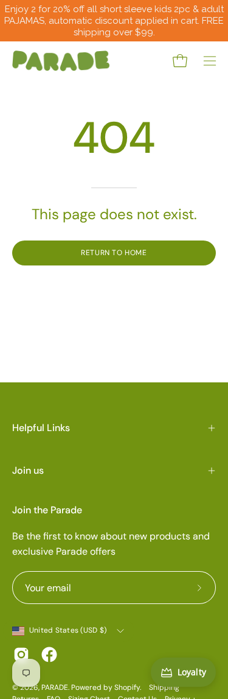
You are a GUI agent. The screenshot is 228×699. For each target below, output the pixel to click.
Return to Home (114, 253)
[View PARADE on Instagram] (21, 654)
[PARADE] (60, 61)
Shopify (127, 687)
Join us (28, 470)
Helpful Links (41, 427)
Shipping (164, 687)
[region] (114, 20)
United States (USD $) (67, 630)
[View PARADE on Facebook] (49, 654)
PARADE (54, 687)
